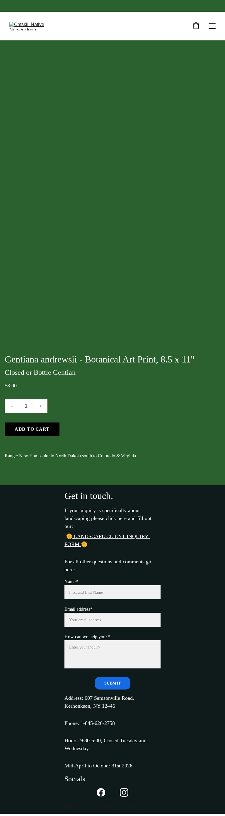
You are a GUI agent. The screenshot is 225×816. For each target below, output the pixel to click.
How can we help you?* (87, 636)
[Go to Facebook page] (101, 792)
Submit (112, 683)
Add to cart (32, 429)
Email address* (78, 609)
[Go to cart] (196, 26)
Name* (71, 581)
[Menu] (212, 26)
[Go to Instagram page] (124, 792)
